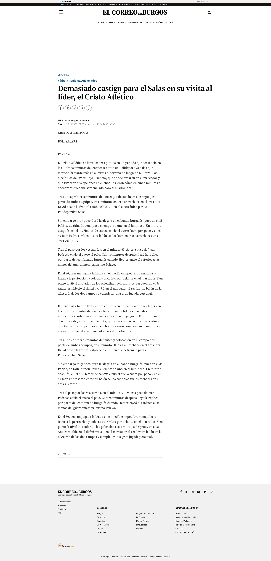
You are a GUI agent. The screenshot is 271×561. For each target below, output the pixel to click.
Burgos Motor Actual (145, 513)
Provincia (101, 517)
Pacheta (66, 454)
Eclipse (75, 4)
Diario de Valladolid (183, 521)
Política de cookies (139, 557)
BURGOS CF (124, 22)
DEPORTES (136, 22)
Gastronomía (141, 4)
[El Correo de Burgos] (135, 12)
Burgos (102, 22)
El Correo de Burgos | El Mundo (73, 120)
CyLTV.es (179, 529)
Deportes (63, 75)
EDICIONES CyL (202, 1)
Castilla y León (153, 22)
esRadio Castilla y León (185, 532)
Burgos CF (153, 4)
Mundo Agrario (142, 521)
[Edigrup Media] (66, 545)
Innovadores (141, 525)
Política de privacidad (121, 557)
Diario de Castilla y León (185, 517)
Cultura (168, 22)
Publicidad (62, 505)
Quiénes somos (64, 502)
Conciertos (112, 4)
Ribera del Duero (126, 4)
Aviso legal (105, 557)
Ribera (112, 22)
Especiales (101, 532)
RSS (59, 513)
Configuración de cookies (159, 557)
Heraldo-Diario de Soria (185, 525)
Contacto (62, 509)
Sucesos (163, 4)
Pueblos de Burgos (98, 4)
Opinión (139, 529)
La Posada (140, 517)
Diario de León (181, 513)
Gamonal (84, 4)
